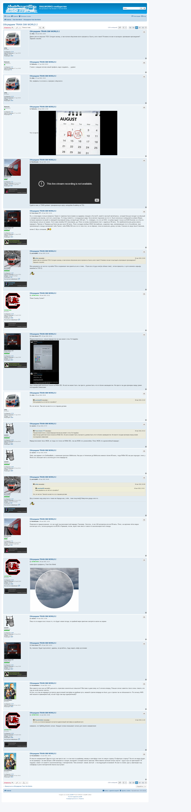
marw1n (6, 435)
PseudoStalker (8, 700)
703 (12, 181)
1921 (12, 233)
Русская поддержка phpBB (75, 796)
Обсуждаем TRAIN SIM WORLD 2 (20, 24)
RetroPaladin (7, 176)
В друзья (24, 192)
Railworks (7, 62)
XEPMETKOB (7, 310)
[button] (119, 27)
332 (12, 67)
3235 (12, 703)
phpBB (71, 794)
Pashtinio (12, 282)
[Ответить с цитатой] (144, 32)
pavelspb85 (7, 268)
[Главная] (21, 8)
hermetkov (12, 323)
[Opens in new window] (78, 133)
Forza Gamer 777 (8, 227)
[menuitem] (14, 16)
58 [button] (130, 28)
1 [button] (125, 28)
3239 (12, 313)
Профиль (19, 192)
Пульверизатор (14, 240)
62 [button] (143, 28)
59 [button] (133, 28)
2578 (12, 51)
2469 (12, 440)
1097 (12, 273)
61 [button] (140, 28)
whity (5, 48)
